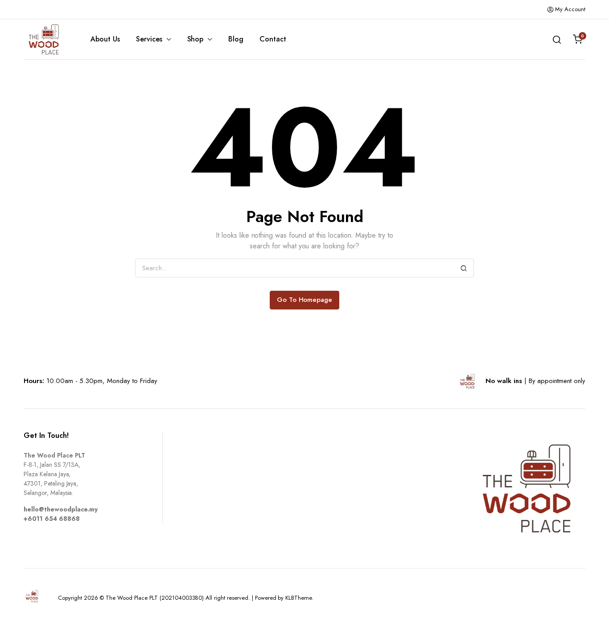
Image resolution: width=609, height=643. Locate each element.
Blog (235, 39)
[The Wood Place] (44, 39)
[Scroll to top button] (589, 623)
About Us (105, 39)
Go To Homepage (305, 300)
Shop (195, 39)
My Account (570, 9)
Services (149, 39)
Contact (272, 39)
